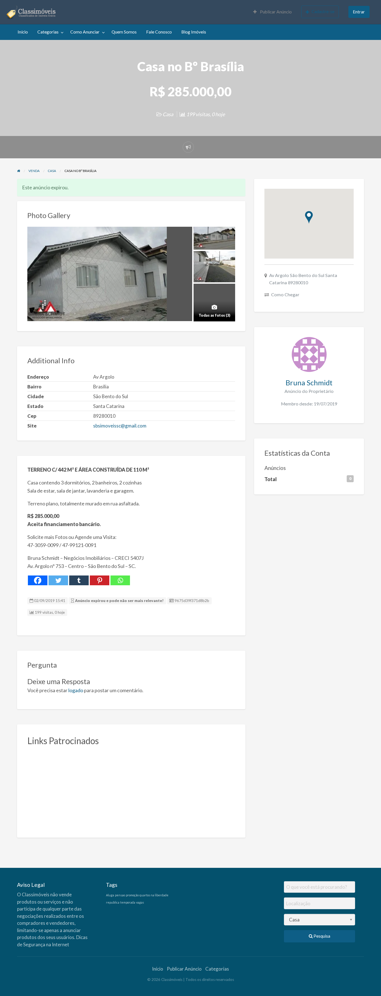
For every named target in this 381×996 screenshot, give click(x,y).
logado (75, 690)
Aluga (110, 895)
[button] (309, 217)
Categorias (48, 31)
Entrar (359, 11)
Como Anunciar (85, 31)
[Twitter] (58, 580)
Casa (168, 114)
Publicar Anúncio (275, 11)
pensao (120, 895)
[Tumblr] (79, 580)
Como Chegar (285, 294)
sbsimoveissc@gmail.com (119, 426)
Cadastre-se (323, 11)
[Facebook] (37, 580)
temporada (127, 902)
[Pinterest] (99, 580)
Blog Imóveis (193, 31)
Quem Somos (124, 31)
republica (112, 902)
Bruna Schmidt (309, 382)
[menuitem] (272, 12)
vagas (140, 902)
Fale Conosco (159, 31)
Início (23, 31)
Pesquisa (321, 935)
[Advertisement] (131, 788)
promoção (132, 895)
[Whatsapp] (120, 580)
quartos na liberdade (153, 895)
